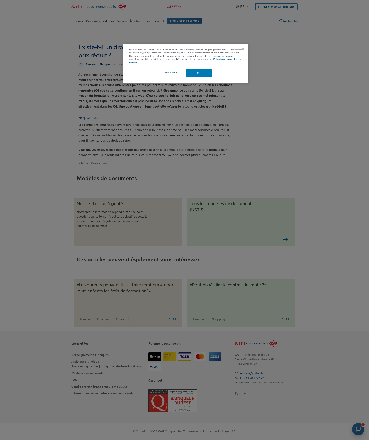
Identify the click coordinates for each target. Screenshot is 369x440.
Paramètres (171, 72)
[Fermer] (243, 49)
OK (198, 73)
